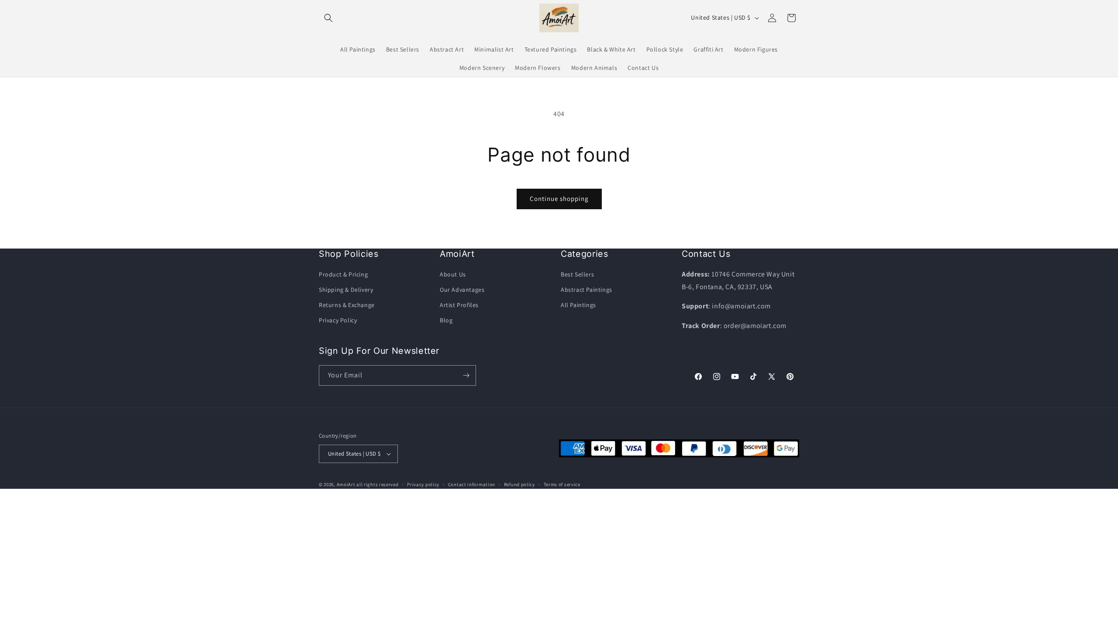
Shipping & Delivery (346, 290)
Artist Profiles (459, 305)
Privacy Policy (338, 320)
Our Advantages (462, 290)
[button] (328, 18)
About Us (453, 274)
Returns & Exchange (347, 305)
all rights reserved (377, 484)
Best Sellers (577, 274)
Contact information (471, 484)
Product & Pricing (343, 274)
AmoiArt (346, 484)
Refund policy (519, 484)
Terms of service (562, 484)
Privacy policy (423, 484)
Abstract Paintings (586, 290)
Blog (446, 320)
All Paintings (578, 305)
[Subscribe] (466, 375)
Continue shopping (559, 198)
